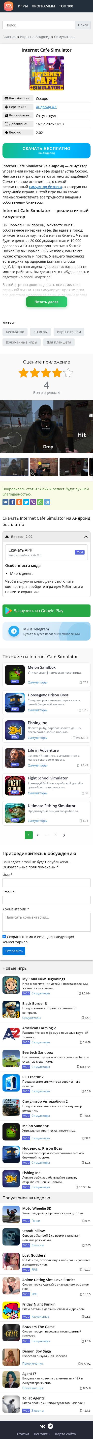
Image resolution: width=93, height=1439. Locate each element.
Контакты (42, 1434)
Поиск (83, 25)
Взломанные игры (21, 342)
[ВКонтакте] (5, 502)
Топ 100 (66, 6)
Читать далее (47, 302)
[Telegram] (47, 502)
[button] (89, 405)
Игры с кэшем (69, 331)
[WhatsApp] (40, 502)
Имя (6, 874)
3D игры (40, 331)
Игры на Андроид (35, 36)
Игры (23, 6)
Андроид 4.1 (46, 107)
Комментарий (14, 909)
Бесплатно (15, 331)
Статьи (23, 1434)
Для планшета (59, 342)
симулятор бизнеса (45, 186)
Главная (9, 36)
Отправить (14, 951)
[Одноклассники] (19, 502)
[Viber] (33, 502)
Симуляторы (64, 36)
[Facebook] (12, 502)
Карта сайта (65, 1434)
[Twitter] (26, 502)
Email (7, 892)
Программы (43, 6)
